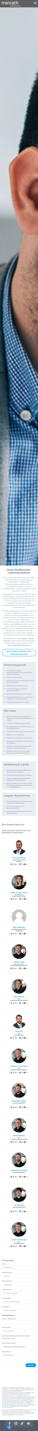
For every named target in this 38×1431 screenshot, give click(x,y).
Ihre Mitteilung (6, 1351)
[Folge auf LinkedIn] (28, 1423)
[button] (35, 3)
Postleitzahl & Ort (7, 1281)
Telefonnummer (6, 1289)
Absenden (30, 1365)
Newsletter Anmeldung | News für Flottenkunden (16, 1336)
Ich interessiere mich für (9, 1343)
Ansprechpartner (7, 1272)
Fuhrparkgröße (6, 1298)
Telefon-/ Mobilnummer (9, 1319)
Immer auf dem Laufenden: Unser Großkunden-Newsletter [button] (19, 652)
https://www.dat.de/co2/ (7, 1407)
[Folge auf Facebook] (9, 1423)
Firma (3, 1264)
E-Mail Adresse (6, 1327)
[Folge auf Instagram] (16, 1423)
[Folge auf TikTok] (22, 1423)
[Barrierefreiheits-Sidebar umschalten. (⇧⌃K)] (9, 1427)
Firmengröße (6, 1307)
